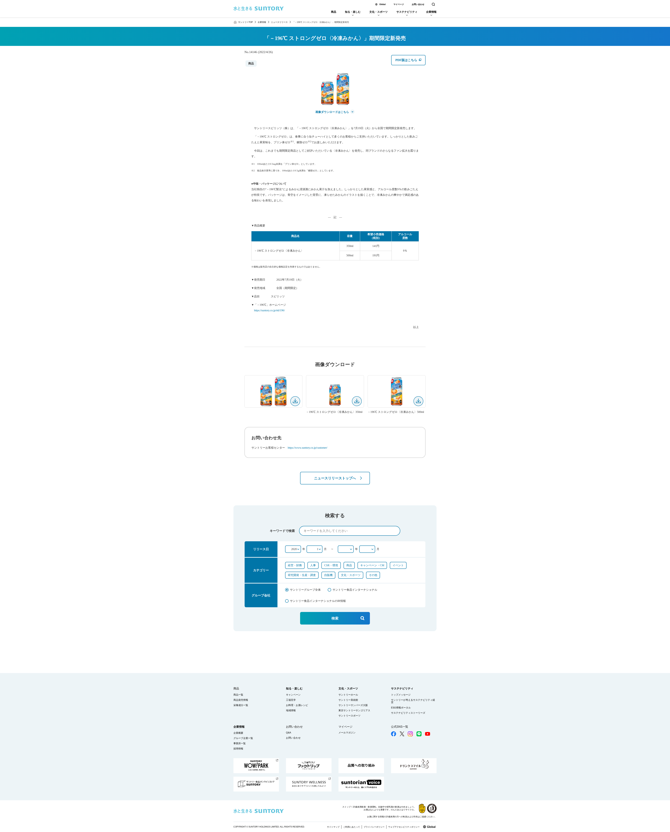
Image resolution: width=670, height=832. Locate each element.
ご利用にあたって (351, 827)
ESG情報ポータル (401, 707)
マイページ (398, 4)
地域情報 (291, 710)
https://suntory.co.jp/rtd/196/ (269, 310)
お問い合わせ (418, 4)
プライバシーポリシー (374, 827)
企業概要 (238, 732)
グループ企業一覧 (243, 738)
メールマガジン (347, 732)
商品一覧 (238, 694)
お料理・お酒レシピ (297, 705)
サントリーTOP (245, 22)
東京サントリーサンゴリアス (354, 710)
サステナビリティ (406, 11)
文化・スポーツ (378, 11)
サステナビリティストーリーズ (408, 712)
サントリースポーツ (349, 715)
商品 (333, 11)
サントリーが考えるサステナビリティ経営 (413, 701)
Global (382, 4)
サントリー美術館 (348, 700)
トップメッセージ (401, 694)
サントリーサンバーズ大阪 (353, 705)
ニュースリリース (279, 22)
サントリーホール (348, 694)
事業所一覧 (239, 743)
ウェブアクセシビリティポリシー (404, 827)
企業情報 (431, 11)
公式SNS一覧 (399, 726)
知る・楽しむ (353, 11)
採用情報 (238, 748)
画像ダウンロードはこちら (332, 111)
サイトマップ (333, 827)
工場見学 (291, 700)
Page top (663, 821)
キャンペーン (293, 694)
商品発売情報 (240, 700)
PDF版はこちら (410, 61)
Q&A (288, 732)
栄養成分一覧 (240, 705)
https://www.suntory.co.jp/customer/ (307, 447)
